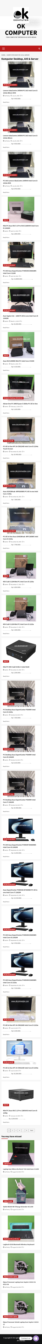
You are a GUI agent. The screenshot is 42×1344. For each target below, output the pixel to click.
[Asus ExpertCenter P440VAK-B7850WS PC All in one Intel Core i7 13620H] (21, 874)
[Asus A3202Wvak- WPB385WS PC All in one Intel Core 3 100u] (21, 475)
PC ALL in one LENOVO (10, 85)
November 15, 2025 (16, 670)
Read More (6, 102)
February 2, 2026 (15, 407)
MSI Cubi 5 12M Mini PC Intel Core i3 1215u (18, 624)
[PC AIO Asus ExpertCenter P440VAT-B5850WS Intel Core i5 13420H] (21, 829)
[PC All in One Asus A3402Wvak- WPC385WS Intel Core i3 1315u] (21, 520)
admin (6, 231)
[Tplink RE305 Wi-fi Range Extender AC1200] (21, 1191)
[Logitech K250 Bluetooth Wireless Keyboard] (21, 1229)
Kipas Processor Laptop (10, 1277)
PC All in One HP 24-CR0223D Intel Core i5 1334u (20, 1068)
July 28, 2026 (15, 186)
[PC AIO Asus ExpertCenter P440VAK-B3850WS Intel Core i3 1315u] (21, 964)
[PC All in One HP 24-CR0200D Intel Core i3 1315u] (21, 1009)
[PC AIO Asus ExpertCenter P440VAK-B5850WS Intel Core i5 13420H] (21, 919)
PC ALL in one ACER (9, 310)
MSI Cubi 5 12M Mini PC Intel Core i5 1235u (18, 581)
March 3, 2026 (14, 364)
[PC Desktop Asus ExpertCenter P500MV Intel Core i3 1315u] (21, 694)
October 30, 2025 (15, 715)
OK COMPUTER (21, 29)
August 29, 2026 (16, 1172)
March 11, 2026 (15, 321)
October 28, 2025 (15, 805)
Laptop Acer (7, 1163)
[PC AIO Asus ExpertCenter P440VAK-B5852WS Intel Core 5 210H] (21, 255)
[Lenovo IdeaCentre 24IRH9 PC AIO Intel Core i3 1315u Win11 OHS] (21, 74)
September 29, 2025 (16, 895)
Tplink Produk (8, 1201)
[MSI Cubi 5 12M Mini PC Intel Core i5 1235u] (21, 566)
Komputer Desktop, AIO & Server (13, 398)
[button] (3, 48)
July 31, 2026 (15, 96)
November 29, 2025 (16, 452)
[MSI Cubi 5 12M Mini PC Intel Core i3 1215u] (21, 608)
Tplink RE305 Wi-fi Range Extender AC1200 (18, 1207)
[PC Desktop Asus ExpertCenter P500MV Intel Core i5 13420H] (21, 739)
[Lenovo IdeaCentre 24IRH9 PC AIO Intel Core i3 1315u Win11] (21, 120)
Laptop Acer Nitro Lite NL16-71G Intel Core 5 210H (21, 1169)
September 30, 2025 (16, 850)
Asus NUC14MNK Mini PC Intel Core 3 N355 (18, 361)
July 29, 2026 (15, 141)
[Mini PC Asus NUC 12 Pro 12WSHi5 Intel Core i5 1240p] (21, 1095)
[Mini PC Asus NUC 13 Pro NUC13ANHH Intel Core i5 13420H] (21, 210)
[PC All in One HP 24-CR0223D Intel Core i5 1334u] (21, 1052)
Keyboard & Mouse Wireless (11, 1239)
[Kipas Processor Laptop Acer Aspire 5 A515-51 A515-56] (21, 1266)
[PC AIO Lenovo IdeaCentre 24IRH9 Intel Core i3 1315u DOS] (21, 165)
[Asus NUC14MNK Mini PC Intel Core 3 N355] (21, 345)
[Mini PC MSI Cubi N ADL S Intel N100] (21, 651)
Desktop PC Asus (8, 704)
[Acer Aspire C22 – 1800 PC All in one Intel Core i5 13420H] (21, 300)
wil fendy (7, 96)
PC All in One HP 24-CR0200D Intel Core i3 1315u (20, 1025)
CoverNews (32, 1338)
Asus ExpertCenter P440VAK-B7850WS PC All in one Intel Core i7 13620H (20, 891)
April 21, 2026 (14, 231)
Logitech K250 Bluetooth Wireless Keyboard (18, 1244)
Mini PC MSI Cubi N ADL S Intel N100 (16, 667)
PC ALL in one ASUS (9, 265)
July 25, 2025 (14, 1028)
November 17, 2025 (16, 584)
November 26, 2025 (16, 497)
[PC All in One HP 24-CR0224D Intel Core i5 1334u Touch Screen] (21, 430)
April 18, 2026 (14, 276)
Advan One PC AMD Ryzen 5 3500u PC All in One (20, 404)
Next (31, 1130)
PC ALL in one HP (8, 441)
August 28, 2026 (16, 1287)
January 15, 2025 (15, 1116)
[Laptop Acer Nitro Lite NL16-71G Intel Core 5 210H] (21, 1153)
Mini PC (6, 220)
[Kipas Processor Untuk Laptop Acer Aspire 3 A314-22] (21, 1306)
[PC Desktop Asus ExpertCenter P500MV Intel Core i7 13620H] (21, 784)
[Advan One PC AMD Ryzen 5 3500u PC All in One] (21, 388)
